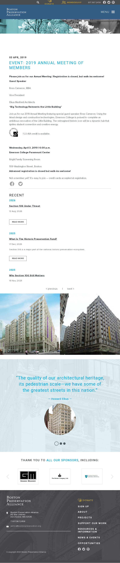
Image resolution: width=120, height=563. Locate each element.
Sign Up (83, 506)
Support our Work (92, 523)
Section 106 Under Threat (24, 206)
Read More (18, 222)
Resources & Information (87, 530)
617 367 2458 (94, 2)
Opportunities (89, 543)
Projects (85, 517)
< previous (52, 288)
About (83, 512)
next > (70, 288)
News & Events (89, 537)
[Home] (16, 12)
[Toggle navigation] (113, 12)
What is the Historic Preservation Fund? (33, 239)
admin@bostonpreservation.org (26, 526)
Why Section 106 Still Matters (27, 275)
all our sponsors (62, 460)
